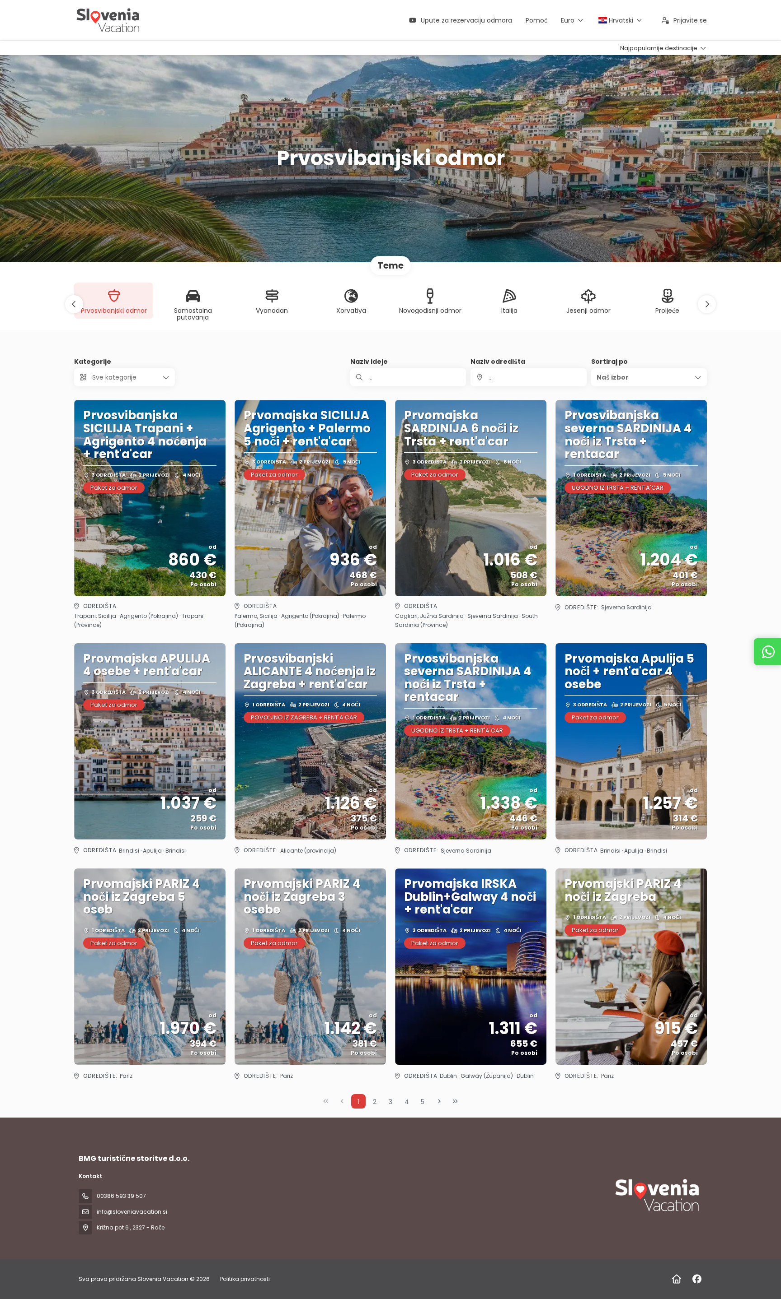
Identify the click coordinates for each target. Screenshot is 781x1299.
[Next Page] (439, 1101)
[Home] (676, 1279)
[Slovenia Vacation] (656, 1195)
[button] (74, 304)
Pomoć (536, 20)
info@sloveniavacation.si (132, 1211)
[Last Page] (455, 1101)
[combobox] (528, 377)
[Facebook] (696, 1279)
